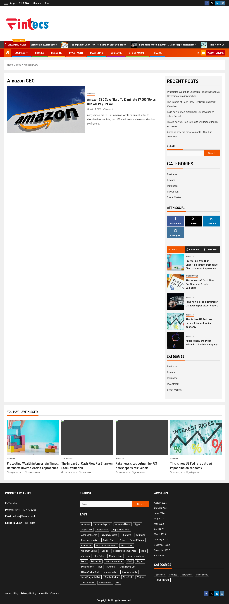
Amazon (85, 524)
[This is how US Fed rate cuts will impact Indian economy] (175, 321)
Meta (83, 561)
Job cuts (85, 556)
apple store (102, 529)
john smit (109, 109)
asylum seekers (109, 535)
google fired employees (124, 551)
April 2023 (159, 529)
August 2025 (160, 503)
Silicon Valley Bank (90, 572)
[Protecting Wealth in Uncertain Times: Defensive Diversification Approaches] (175, 262)
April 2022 (159, 555)
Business (20, 53)
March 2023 (160, 534)
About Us (43, 593)
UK (117, 582)
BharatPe (126, 535)
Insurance (116, 53)
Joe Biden (99, 556)
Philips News (87, 566)
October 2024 (160, 508)
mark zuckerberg (135, 556)
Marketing (96, 53)
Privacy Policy (28, 593)
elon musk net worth (106, 545)
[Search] (198, 53)
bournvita (140, 535)
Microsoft (96, 561)
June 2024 (159, 513)
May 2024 (159, 518)
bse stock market (89, 540)
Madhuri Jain (115, 556)
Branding (56, 53)
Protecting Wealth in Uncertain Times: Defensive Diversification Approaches (202, 264)
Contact (37, 3)
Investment (76, 53)
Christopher (86, 472)
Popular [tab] (194, 249)
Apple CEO (86, 529)
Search (171, 145)
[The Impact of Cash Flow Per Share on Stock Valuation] (175, 282)
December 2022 (162, 545)
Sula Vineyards (129, 572)
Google (105, 551)
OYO (129, 561)
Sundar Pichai (111, 577)
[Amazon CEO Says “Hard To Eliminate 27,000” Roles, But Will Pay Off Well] (46, 109)
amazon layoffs (102, 524)
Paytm (140, 561)
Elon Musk (86, 545)
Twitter (140, 577)
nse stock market (114, 561)
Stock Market (137, 53)
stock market (110, 572)
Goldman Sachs (89, 551)
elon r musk (126, 545)
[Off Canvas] (6, 3)
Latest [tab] (174, 249)
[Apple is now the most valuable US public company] (175, 340)
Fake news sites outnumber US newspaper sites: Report (156, 44)
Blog (47, 3)
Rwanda (111, 566)
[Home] (7, 53)
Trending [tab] (211, 249)
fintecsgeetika (34, 472)
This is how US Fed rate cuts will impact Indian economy (199, 323)
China (122, 540)
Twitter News (87, 582)
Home (8, 593)
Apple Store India (120, 529)
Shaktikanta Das (127, 566)
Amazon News (122, 524)
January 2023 (161, 539)
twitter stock (105, 582)
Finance (157, 53)
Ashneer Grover (89, 535)
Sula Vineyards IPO (90, 577)
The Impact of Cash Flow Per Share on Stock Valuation (86, 44)
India (143, 551)
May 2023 (159, 524)
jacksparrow (139, 472)
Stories (39, 53)
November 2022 (162, 550)
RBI (100, 566)
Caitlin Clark (109, 540)
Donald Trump (137, 540)
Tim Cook (127, 577)
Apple (137, 524)
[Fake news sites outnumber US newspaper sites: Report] (175, 301)
